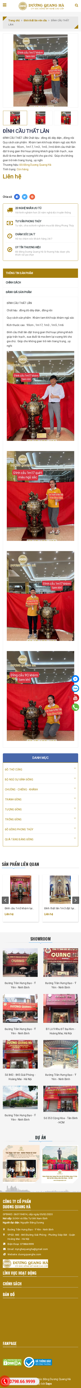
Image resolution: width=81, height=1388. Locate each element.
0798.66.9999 (22, 1381)
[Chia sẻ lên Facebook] (17, 197)
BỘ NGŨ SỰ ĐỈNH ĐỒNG (19, 779)
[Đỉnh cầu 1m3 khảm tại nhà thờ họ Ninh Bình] (21, 890)
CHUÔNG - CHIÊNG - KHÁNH (21, 789)
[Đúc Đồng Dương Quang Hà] (41, 5)
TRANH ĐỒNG (13, 799)
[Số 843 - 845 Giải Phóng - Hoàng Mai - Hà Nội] (20, 1054)
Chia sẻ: (7, 196)
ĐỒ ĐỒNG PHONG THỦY (19, 829)
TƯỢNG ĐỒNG (13, 809)
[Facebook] (75, 679)
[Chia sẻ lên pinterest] (32, 197)
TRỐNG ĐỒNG (13, 819)
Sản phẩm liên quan (20, 864)
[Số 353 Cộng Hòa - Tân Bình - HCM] (60, 1099)
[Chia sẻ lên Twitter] (25, 197)
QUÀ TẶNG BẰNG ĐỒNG (19, 839)
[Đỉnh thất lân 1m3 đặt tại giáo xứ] (60, 890)
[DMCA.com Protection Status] (12, 1362)
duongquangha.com (29, 1254)
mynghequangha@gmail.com (31, 1249)
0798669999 (27, 1244)
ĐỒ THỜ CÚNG (13, 769)
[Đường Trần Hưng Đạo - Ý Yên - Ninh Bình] (20, 962)
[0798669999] (75, 707)
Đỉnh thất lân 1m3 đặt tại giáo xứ (59, 908)
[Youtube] (75, 698)
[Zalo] (75, 688)
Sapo (49, 1383)
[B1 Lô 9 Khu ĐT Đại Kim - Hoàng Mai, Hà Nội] (60, 1008)
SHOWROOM (40, 939)
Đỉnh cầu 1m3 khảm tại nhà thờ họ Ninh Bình (18, 908)
